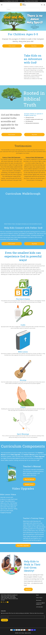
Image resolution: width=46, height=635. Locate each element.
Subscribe (4, 620)
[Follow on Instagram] (3, 602)
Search (37, 595)
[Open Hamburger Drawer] (1, 4)
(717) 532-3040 (39, 607)
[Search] (41, 5)
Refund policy (38, 600)
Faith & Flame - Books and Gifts (25, 633)
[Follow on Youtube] (7, 602)
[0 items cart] (44, 5)
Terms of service (39, 597)
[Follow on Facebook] (1, 602)
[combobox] (23, 9)
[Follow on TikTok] (5, 602)
